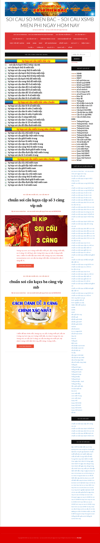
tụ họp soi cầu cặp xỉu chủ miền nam (25, 174)
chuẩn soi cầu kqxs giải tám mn (81, 250)
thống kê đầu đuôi (77, 369)
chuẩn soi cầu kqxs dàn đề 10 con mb (83, 236)
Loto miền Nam (82, 149)
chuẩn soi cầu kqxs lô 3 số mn (81, 252)
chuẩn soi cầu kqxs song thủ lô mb (82, 188)
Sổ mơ (70, 47)
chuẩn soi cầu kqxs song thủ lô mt (82, 293)
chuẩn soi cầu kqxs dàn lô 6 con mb (82, 209)
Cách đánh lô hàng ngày (85, 461)
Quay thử (60, 47)
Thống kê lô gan (83, 121)
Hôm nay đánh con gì (48, 39)
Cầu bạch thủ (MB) (84, 110)
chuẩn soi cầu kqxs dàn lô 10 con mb (83, 238)
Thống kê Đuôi (82, 133)
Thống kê (40, 47)
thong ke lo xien (90, 514)
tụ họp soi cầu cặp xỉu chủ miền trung (25, 144)
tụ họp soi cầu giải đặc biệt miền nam (25, 165)
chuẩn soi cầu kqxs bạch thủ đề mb (82, 214)
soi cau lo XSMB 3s (86, 497)
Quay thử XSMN (83, 155)
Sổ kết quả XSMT (83, 85)
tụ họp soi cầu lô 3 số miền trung (23, 155)
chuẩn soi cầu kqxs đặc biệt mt (81, 276)
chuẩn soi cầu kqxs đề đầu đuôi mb (82, 200)
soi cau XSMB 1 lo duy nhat (86, 507)
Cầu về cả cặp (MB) (84, 114)
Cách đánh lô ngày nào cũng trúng (82, 464)
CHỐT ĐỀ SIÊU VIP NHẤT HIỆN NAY (81, 454)
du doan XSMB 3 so (88, 480)
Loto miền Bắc (82, 144)
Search (77, 59)
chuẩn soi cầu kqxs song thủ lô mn (82, 264)
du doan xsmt (75, 483)
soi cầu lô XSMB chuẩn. (83, 511)
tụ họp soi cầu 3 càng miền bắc (22, 117)
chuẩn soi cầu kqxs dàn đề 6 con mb (82, 231)
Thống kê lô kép (83, 128)
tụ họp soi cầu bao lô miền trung (23, 141)
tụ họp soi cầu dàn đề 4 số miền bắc (24, 84)
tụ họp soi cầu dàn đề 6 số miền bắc (24, 87)
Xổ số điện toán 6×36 (78, 346)
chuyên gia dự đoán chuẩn (85, 452)
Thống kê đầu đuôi (84, 135)
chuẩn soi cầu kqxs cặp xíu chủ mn (82, 245)
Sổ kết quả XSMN (83, 87)
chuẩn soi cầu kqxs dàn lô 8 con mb (82, 207)
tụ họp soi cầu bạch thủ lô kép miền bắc (26, 73)
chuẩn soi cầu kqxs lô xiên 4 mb (81, 193)
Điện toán (85, 43)
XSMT (40, 43)
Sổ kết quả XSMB (83, 83)
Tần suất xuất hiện (84, 140)
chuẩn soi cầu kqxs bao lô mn (80, 243)
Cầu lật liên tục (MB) (85, 112)
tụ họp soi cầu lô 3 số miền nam (22, 185)
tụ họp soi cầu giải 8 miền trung (22, 138)
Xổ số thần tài (82, 108)
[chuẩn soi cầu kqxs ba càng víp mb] (36, 313)
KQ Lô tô (50, 47)
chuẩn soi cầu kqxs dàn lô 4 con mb (82, 202)
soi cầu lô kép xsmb (77, 509)
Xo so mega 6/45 (83, 92)
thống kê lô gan (76, 367)
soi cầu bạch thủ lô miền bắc (21, 67)
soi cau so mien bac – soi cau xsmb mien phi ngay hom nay (33, 34)
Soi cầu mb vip (80, 34)
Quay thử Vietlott (84, 158)
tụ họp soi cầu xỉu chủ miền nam (23, 162)
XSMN (34, 43)
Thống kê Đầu (82, 130)
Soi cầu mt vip (31, 39)
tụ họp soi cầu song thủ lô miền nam (25, 176)
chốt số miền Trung (77, 456)
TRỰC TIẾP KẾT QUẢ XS (17, 43)
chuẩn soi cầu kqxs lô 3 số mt (80, 281)
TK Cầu (30, 47)
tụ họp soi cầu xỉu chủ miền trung (23, 132)
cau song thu (83, 449)
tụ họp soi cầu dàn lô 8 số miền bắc (24, 105)
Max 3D (80, 96)
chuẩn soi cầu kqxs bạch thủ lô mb (82, 221)
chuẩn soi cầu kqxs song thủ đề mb (82, 190)
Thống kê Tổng (83, 137)
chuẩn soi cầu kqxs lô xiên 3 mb (81, 195)
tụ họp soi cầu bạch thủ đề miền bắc (24, 78)
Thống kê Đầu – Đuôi (85, 124)
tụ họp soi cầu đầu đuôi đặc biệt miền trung (28, 152)
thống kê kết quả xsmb (78, 516)
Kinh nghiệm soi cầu (81, 39)
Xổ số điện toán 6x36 (85, 103)
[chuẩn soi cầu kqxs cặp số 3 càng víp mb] (36, 230)
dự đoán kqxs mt (85, 483)
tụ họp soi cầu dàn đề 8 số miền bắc (24, 89)
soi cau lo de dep (79, 495)
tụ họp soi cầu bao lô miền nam (22, 171)
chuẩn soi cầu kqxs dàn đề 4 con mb (82, 228)
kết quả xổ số (82, 492)
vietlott (74, 43)
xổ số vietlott (82, 89)
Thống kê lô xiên (83, 126)
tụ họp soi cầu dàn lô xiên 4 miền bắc (25, 114)
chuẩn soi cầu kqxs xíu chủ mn (81, 267)
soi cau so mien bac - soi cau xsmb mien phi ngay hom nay (32, 211)
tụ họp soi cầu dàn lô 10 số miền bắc (25, 122)
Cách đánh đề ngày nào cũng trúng (82, 466)
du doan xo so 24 (81, 473)
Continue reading (26, 266)
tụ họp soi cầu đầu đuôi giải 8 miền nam (26, 179)
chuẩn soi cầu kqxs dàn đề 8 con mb (82, 233)
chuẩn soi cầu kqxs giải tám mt (81, 279)
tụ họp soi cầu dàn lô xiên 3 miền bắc (25, 111)
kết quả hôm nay (51, 43)
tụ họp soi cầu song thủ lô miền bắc (24, 70)
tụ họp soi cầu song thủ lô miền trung (25, 146)
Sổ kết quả (63, 43)
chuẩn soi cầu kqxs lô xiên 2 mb (81, 197)
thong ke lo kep (79, 514)
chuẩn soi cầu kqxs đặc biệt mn (81, 248)
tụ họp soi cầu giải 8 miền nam (22, 168)
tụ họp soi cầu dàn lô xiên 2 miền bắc (25, 108)
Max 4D (80, 98)
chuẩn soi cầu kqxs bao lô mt (80, 271)
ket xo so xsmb (79, 487)
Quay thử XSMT (83, 153)
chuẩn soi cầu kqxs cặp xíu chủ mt (82, 274)
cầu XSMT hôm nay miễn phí (80, 468)
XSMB (28, 43)
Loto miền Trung (83, 146)
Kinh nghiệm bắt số (64, 39)
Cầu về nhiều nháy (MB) (78, 362)
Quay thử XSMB (83, 151)
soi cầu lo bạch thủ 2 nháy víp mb (24, 64)
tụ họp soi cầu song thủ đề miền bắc (25, 81)
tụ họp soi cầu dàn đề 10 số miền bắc (25, 92)
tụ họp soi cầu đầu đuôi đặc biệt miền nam (27, 182)
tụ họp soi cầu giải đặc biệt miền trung (26, 135)
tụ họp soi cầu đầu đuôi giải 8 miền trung (27, 149)
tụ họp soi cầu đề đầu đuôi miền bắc (25, 125)
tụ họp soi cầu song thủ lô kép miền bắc (26, 75)
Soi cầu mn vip (17, 39)
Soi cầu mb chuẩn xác (63, 34)
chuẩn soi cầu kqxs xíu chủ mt (81, 295)
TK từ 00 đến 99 (83, 142)
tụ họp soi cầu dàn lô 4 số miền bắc (24, 95)
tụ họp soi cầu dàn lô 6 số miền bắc (24, 98)
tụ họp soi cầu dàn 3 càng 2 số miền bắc (26, 119)
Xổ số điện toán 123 (84, 105)
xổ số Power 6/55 (83, 94)
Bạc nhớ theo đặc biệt (78, 447)
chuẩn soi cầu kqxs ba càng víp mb (82, 212)
